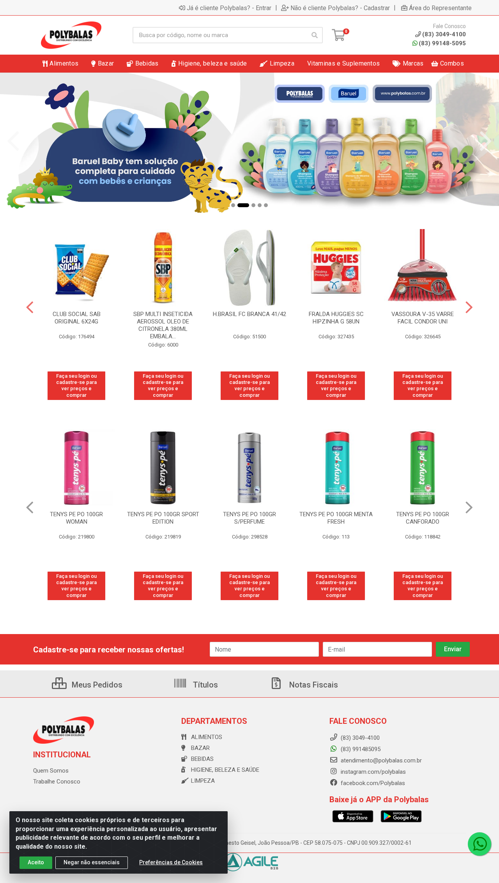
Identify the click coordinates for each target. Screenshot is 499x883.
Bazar (200, 748)
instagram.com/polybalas (372, 771)
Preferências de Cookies (171, 862)
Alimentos (206, 737)
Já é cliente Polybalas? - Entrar (229, 8)
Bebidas (202, 758)
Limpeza (203, 780)
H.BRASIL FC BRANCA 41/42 (249, 314)
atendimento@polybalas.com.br (380, 760)
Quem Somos (51, 770)
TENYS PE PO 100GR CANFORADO (422, 518)
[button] (233, 205)
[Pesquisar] (314, 35)
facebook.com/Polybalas (372, 783)
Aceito (36, 862)
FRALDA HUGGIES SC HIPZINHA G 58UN (336, 318)
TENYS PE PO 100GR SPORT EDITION (163, 518)
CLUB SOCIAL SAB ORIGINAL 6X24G (77, 318)
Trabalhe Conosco (56, 781)
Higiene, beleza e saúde (225, 769)
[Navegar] (13, 141)
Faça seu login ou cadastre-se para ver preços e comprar (76, 385)
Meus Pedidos (96, 684)
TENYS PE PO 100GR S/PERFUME (249, 518)
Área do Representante (440, 8)
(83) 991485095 (359, 749)
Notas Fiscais (312, 684)
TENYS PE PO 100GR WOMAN (76, 518)
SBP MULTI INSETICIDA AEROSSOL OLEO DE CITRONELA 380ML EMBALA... (163, 325)
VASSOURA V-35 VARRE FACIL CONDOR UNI (422, 318)
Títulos (204, 684)
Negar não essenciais (92, 862)
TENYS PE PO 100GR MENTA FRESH (336, 518)
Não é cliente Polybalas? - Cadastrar (340, 8)
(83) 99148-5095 (442, 43)
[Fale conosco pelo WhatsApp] (479, 844)
